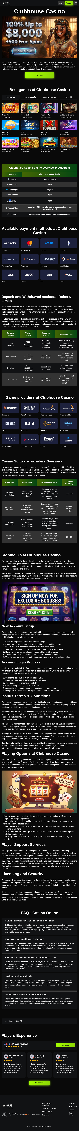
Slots (67, 97)
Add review (65, 1045)
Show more (39, 1083)
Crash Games (48, 97)
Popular (9, 97)
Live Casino (28, 97)
